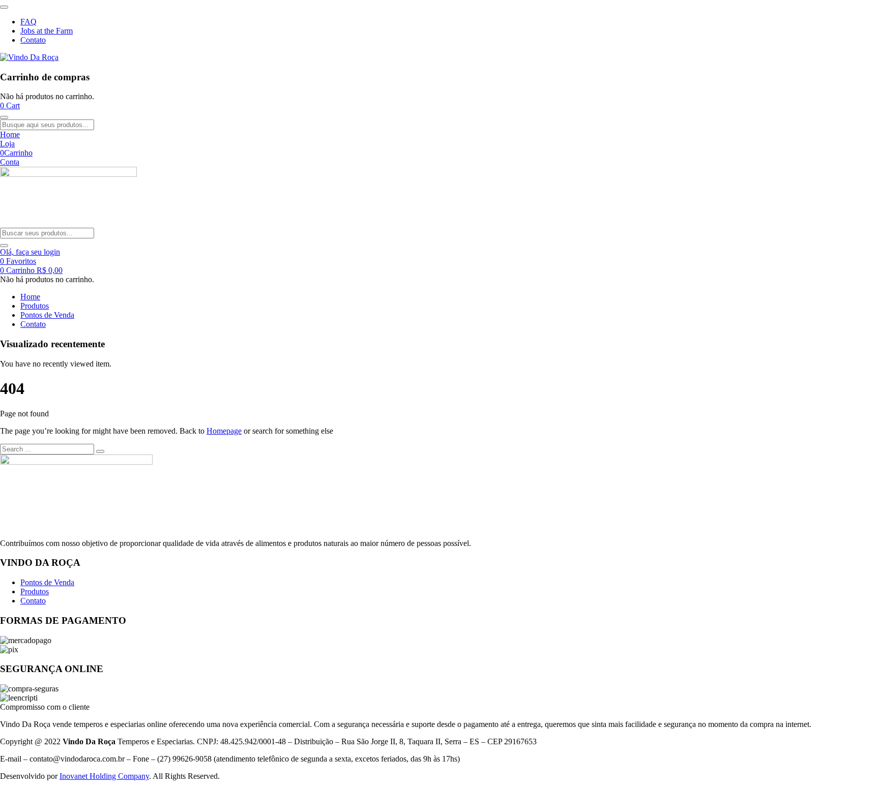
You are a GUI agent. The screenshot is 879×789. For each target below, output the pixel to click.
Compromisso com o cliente (45, 707)
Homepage (224, 431)
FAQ (28, 21)
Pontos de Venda (47, 315)
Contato (33, 40)
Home (30, 296)
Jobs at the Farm (46, 30)
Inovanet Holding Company (104, 776)
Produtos (34, 305)
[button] (10, 105)
